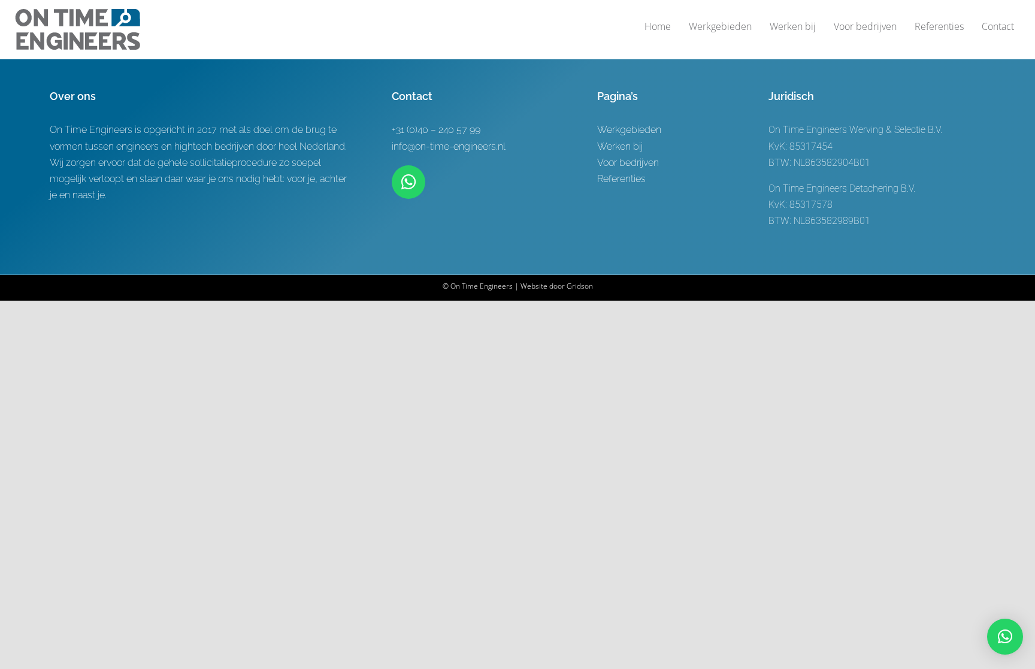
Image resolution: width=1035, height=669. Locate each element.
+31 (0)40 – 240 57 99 (436, 129)
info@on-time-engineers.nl (449, 146)
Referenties (621, 178)
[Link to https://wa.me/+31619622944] (408, 182)
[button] (1005, 637)
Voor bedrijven (628, 162)
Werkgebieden (629, 129)
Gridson (580, 286)
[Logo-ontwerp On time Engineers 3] (77, 13)
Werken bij (620, 146)
